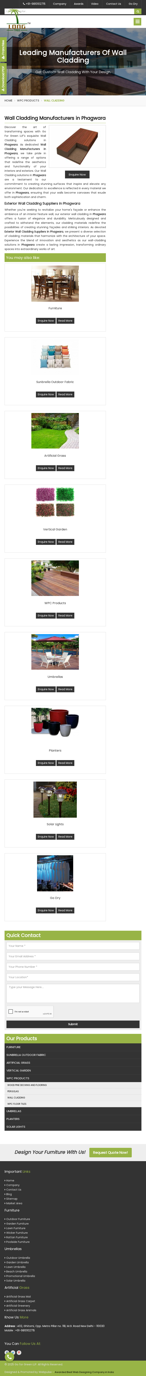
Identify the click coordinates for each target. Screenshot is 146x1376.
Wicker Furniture (17, 1233)
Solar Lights (15, 1127)
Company (59, 4)
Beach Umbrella (16, 1271)
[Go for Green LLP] (25, 19)
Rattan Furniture (17, 1237)
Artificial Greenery (18, 1306)
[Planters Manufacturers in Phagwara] (55, 722)
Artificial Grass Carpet (20, 1301)
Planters (13, 1119)
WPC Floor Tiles (16, 1103)
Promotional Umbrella (20, 1276)
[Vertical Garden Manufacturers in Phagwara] (55, 502)
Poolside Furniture (18, 1242)
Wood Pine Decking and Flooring (27, 1085)
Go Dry (133, 4)
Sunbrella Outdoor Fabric (26, 1055)
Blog (9, 1194)
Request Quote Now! (110, 1152)
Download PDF (3, 77)
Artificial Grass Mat (18, 1296)
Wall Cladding (16, 1097)
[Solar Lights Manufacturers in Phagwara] (55, 800)
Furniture (13, 1047)
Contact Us (113, 4)
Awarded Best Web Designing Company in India (84, 1372)
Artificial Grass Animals (21, 1310)
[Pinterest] (19, 1352)
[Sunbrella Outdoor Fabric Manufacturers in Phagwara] (55, 357)
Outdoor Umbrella (18, 1258)
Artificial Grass (18, 1063)
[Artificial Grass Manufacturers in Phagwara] (55, 431)
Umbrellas (13, 1111)
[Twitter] (13, 1352)
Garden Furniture (17, 1224)
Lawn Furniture (15, 1228)
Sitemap (11, 1199)
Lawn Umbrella (15, 1267)
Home (8, 100)
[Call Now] (9, 1357)
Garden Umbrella (17, 1262)
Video (94, 4)
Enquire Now (46, 321)
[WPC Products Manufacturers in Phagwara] (55, 578)
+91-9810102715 (35, 4)
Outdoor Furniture (18, 1219)
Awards (78, 4)
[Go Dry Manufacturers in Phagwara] (55, 873)
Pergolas (13, 1091)
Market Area (14, 1203)
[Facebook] (7, 1352)
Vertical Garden (18, 1070)
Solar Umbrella (15, 1281)
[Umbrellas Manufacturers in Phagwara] (55, 652)
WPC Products (28, 100)
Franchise (3, 47)
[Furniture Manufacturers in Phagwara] (55, 284)
